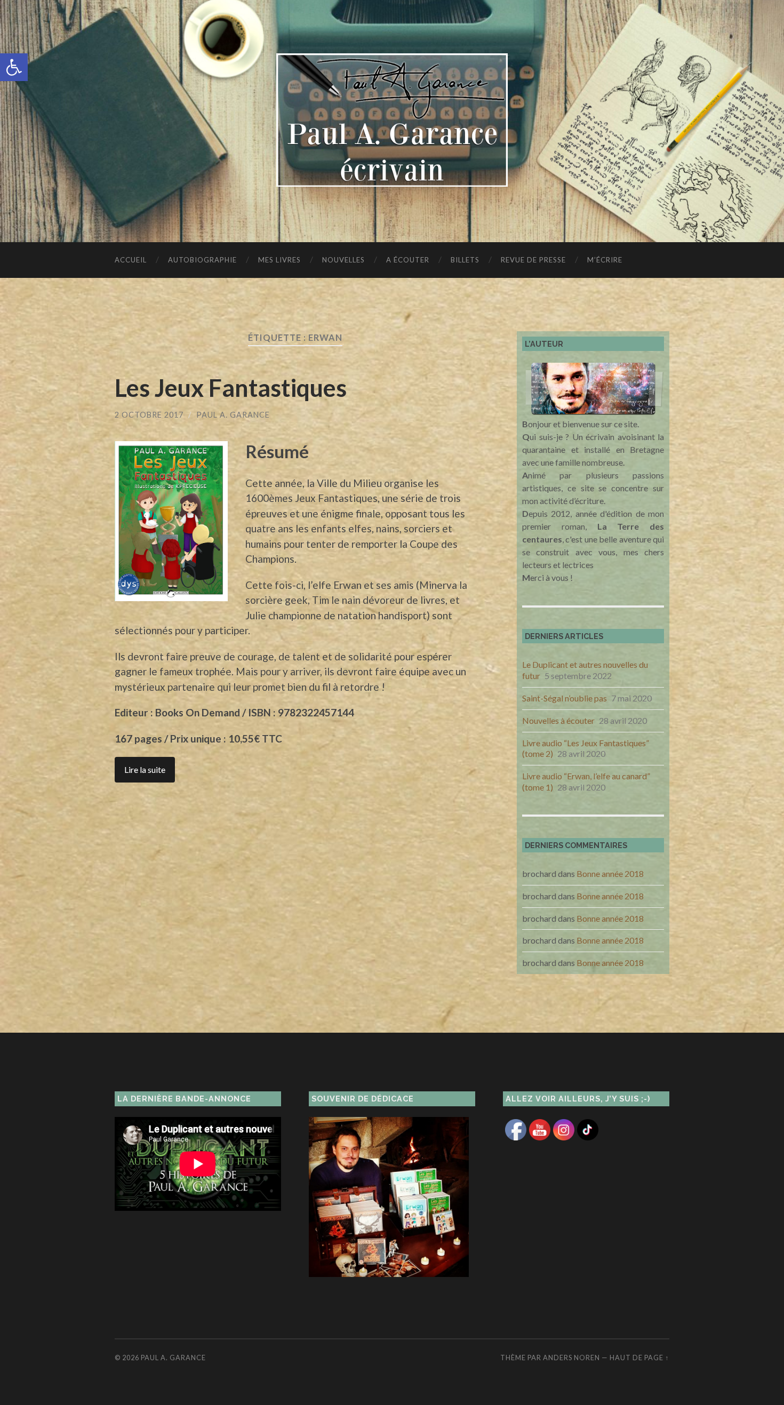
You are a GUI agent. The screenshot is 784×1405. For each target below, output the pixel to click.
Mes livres (279, 260)
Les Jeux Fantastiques (231, 387)
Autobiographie (202, 260)
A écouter (407, 260)
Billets (465, 260)
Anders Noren (571, 1357)
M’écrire (604, 260)
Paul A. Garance (233, 414)
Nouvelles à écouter (558, 720)
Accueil (131, 260)
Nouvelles (343, 260)
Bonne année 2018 (610, 873)
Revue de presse (533, 260)
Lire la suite (144, 769)
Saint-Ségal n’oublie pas (564, 698)
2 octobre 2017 (149, 414)
